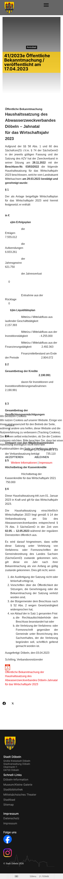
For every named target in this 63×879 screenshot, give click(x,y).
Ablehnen (41, 457)
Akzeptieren (14, 457)
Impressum (45, 462)
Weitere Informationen (24, 462)
